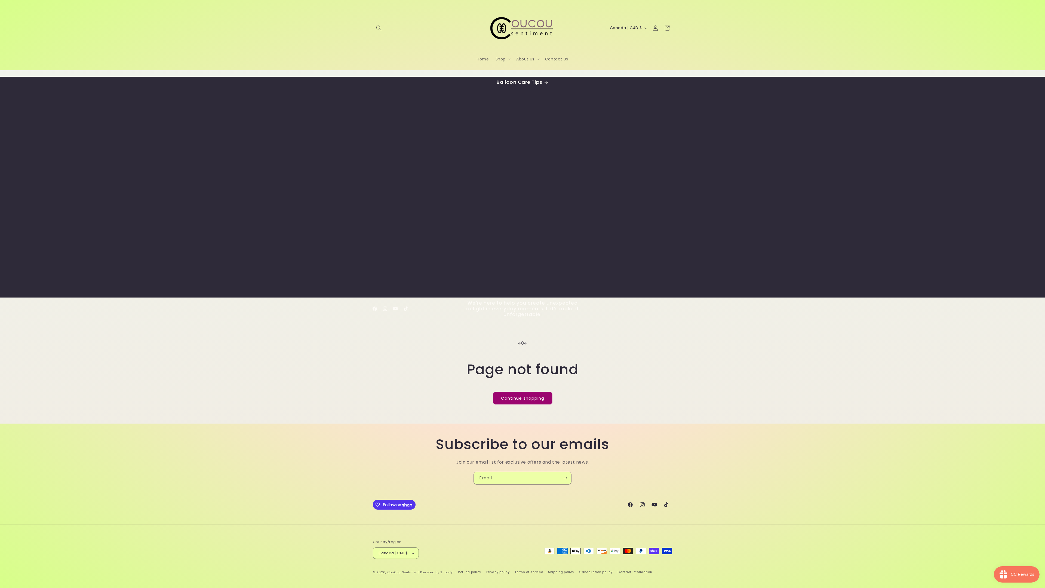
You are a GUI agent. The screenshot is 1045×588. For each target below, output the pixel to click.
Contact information (634, 572)
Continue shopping (522, 398)
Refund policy (469, 572)
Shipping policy (561, 572)
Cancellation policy (595, 572)
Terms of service (529, 572)
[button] (379, 28)
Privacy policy (498, 572)
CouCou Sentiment (403, 572)
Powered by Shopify (436, 572)
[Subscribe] (565, 478)
